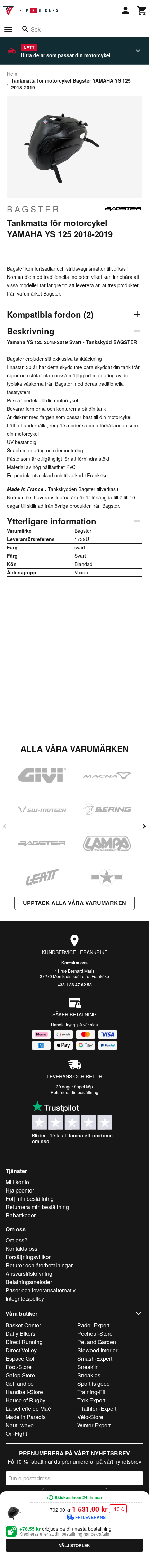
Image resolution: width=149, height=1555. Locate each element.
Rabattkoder (21, 1215)
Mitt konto (17, 1182)
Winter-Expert (94, 1425)
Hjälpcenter (20, 1190)
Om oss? (16, 1240)
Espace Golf (21, 1358)
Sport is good (93, 1383)
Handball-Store (24, 1392)
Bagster (34, 208)
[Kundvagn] (142, 10)
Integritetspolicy (25, 1298)
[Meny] (8, 29)
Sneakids (88, 1375)
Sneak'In (88, 1367)
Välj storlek (74, 1545)
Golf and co (20, 1383)
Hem (12, 73)
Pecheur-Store (95, 1334)
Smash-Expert (94, 1358)
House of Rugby (25, 1400)
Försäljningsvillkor (28, 1257)
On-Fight (16, 1433)
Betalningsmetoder (29, 1282)
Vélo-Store (90, 1417)
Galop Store (20, 1375)
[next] (144, 826)
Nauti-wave (20, 1425)
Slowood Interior (97, 1350)
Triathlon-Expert (96, 1408)
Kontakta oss (74, 962)
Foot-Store (19, 1367)
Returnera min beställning (37, 1207)
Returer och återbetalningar (39, 1265)
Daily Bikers (20, 1334)
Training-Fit (91, 1392)
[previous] (5, 826)
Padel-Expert (93, 1325)
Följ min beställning (30, 1199)
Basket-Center (23, 1325)
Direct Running (24, 1342)
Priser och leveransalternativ (41, 1290)
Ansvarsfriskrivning (29, 1274)
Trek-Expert (91, 1400)
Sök (36, 29)
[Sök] (25, 29)
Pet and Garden (96, 1342)
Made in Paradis (26, 1417)
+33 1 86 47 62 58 (75, 985)
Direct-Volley (21, 1350)
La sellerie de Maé (28, 1408)
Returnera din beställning (74, 1092)
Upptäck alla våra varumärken (74, 903)
